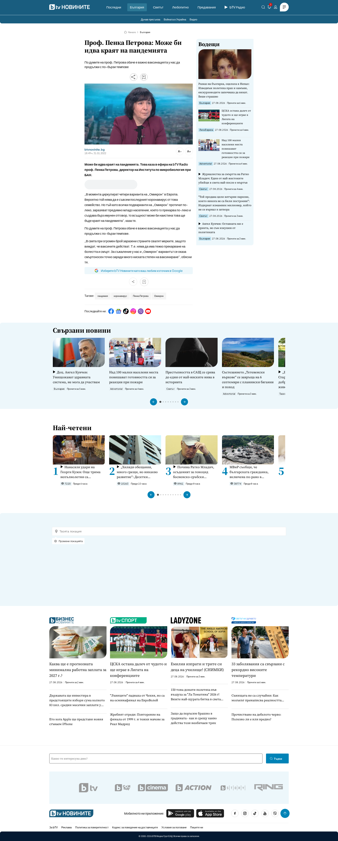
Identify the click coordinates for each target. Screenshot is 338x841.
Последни (113, 7)
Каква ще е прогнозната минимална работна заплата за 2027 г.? (77, 669)
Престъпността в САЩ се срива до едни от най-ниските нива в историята (190, 377)
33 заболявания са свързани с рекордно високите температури (258, 669)
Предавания (207, 7)
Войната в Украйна (175, 19)
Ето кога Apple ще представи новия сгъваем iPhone (76, 721)
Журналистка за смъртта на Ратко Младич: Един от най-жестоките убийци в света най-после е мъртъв (223, 178)
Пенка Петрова (140, 296)
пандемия (103, 296)
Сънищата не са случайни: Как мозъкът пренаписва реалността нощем (256, 698)
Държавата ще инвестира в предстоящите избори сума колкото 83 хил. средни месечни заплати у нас (77, 700)
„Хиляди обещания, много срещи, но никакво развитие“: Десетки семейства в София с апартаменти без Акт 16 (137, 472)
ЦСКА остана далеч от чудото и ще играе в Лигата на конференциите (236, 117)
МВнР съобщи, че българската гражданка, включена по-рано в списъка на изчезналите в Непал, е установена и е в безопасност (250, 472)
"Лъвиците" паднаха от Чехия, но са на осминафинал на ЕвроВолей (137, 697)
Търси (278, 758)
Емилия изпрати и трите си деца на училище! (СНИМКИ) (197, 666)
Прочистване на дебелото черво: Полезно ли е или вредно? (256, 716)
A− (180, 151)
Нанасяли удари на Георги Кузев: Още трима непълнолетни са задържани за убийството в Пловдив (82, 472)
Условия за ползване (174, 827)
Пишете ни (196, 827)
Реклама (66, 827)
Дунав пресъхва (150, 19)
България (137, 7)
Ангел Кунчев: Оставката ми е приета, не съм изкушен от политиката (220, 228)
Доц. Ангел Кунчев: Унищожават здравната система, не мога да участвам (76, 377)
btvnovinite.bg (94, 149)
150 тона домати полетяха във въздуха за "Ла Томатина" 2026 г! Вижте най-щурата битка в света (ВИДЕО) (196, 694)
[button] (153, 401)
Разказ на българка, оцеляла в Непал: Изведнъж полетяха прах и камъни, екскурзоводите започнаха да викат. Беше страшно (223, 90)
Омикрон (159, 296)
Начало (132, 32)
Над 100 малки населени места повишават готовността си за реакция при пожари (235, 148)
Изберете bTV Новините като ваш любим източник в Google (142, 271)
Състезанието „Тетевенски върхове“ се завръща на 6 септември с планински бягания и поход (248, 379)
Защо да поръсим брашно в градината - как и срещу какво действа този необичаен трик (194, 718)
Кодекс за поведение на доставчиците (135, 827)
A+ (189, 151)
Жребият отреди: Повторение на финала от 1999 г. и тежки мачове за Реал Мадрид (137, 719)
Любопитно (180, 7)
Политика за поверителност (92, 827)
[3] (269, 8)
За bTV (53, 827)
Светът (158, 7)
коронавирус (120, 296)
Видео (193, 19)
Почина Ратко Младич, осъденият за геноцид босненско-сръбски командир (193, 472)
